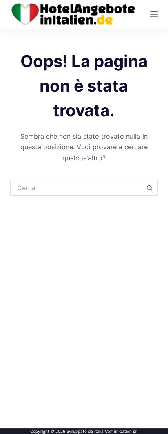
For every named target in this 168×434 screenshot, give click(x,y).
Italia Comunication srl (115, 431)
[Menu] (154, 14)
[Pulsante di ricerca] (149, 188)
